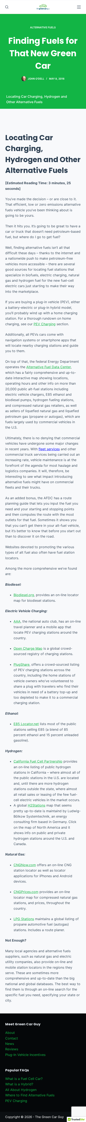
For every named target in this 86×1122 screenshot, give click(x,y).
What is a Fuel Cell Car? (24, 1079)
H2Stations (36, 805)
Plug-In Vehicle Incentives (25, 1055)
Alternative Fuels (43, 27)
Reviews (11, 1049)
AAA (17, 621)
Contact (11, 1038)
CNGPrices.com (26, 892)
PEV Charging (45, 324)
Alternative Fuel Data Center (48, 367)
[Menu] (79, 7)
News (9, 1044)
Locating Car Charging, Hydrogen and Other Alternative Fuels (36, 99)
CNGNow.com (25, 865)
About (10, 1033)
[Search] (6, 7)
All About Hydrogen (21, 1090)
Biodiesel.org (24, 595)
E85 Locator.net (26, 724)
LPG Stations (24, 919)
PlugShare (21, 664)
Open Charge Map (28, 648)
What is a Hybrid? (19, 1084)
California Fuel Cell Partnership (38, 761)
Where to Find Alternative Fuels (29, 1095)
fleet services (49, 449)
